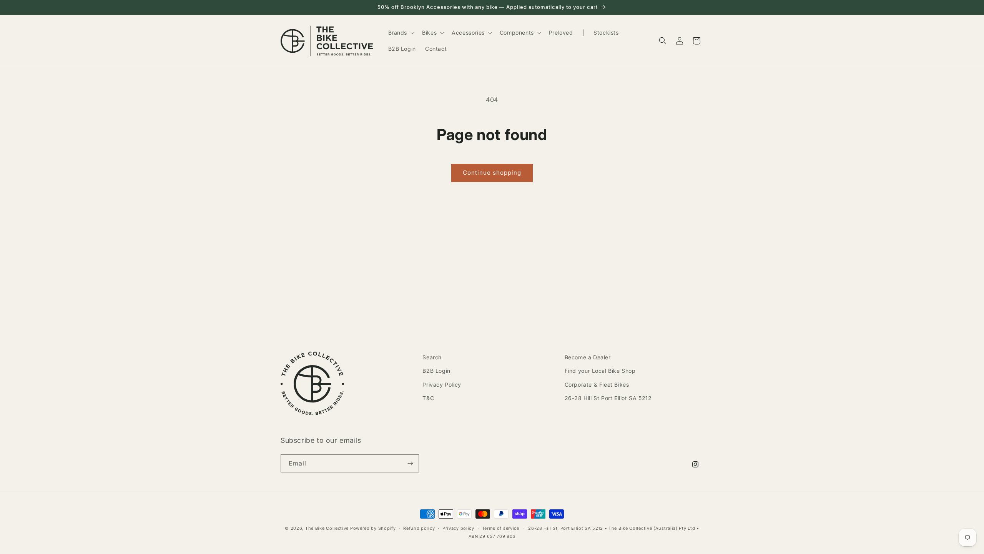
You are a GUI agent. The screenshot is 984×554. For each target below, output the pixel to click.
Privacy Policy (441, 384)
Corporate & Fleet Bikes (597, 384)
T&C (428, 398)
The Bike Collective (327, 528)
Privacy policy (458, 528)
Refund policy (419, 528)
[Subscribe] (410, 463)
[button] (401, 33)
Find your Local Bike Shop (600, 370)
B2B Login (436, 370)
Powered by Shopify (373, 528)
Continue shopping (492, 172)
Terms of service (500, 528)
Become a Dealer (588, 357)
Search (432, 357)
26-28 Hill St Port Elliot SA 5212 (608, 398)
